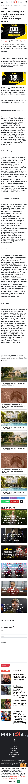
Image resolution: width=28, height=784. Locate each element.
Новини (14, 746)
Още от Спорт (8, 508)
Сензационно (14, 754)
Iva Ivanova (4, 41)
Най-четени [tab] (5, 671)
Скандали (14, 752)
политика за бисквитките (17, 776)
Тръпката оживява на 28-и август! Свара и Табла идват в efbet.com (13, 555)
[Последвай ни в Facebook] (14, 740)
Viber (14, 498)
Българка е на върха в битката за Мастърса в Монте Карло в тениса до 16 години (13, 520)
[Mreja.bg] (14, 734)
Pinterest (16, 501)
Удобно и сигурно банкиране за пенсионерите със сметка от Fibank (20, 702)
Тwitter (22, 498)
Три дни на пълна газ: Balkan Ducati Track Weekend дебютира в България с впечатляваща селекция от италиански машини (13, 569)
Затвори (11, 781)
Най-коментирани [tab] (17, 671)
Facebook (6, 498)
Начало (2, 5)
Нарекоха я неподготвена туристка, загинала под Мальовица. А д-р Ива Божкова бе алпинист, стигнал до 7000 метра (20, 691)
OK (19, 781)
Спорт (7, 5)
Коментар (4, 642)
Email (2, 636)
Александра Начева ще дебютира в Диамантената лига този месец (13, 590)
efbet (4, 137)
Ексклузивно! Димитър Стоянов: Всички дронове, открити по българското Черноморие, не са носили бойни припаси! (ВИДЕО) (20, 717)
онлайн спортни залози (18, 61)
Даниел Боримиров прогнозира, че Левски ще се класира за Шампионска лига (13, 537)
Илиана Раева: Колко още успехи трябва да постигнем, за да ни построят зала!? (13, 608)
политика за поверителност (9, 778)
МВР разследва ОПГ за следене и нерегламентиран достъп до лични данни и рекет (19, 678)
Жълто (14, 750)
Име (2, 630)
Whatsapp (6, 501)
